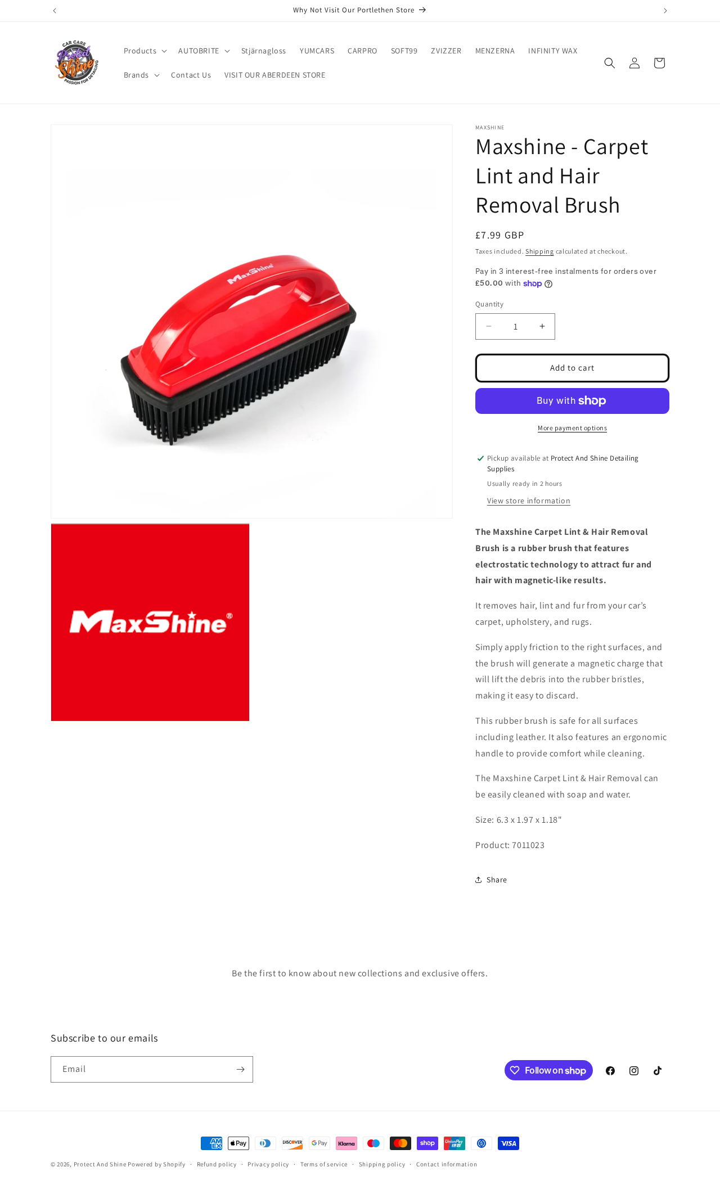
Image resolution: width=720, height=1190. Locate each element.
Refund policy (217, 1164)
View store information (528, 500)
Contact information (446, 1164)
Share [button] (497, 880)
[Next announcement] (665, 10)
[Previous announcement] (54, 10)
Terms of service (324, 1164)
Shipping (539, 251)
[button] (144, 50)
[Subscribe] (240, 1069)
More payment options (572, 427)
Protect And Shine (100, 1164)
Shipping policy (382, 1164)
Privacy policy (268, 1164)
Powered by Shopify (157, 1164)
